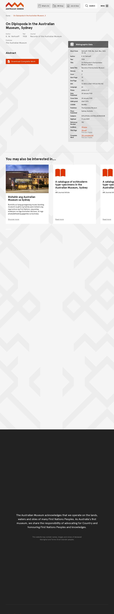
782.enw (84, 127)
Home (8, 15)
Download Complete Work (23, 61)
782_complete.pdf (87, 135)
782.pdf (84, 130)
